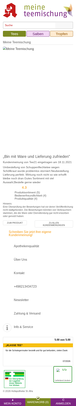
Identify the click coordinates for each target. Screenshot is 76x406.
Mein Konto (12, 403)
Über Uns (20, 259)
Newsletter (21, 300)
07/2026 (66, 361)
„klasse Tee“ (14, 345)
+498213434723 (25, 286)
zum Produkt (15, 223)
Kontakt (19, 273)
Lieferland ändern (63, 380)
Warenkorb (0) (38, 401)
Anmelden (63, 403)
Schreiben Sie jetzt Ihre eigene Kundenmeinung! (30, 233)
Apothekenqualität (26, 246)
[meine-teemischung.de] (38, 10)
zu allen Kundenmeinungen (54, 224)
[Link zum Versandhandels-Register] (14, 378)
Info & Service (23, 327)
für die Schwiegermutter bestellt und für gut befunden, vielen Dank (37, 350)
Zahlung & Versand (27, 313)
